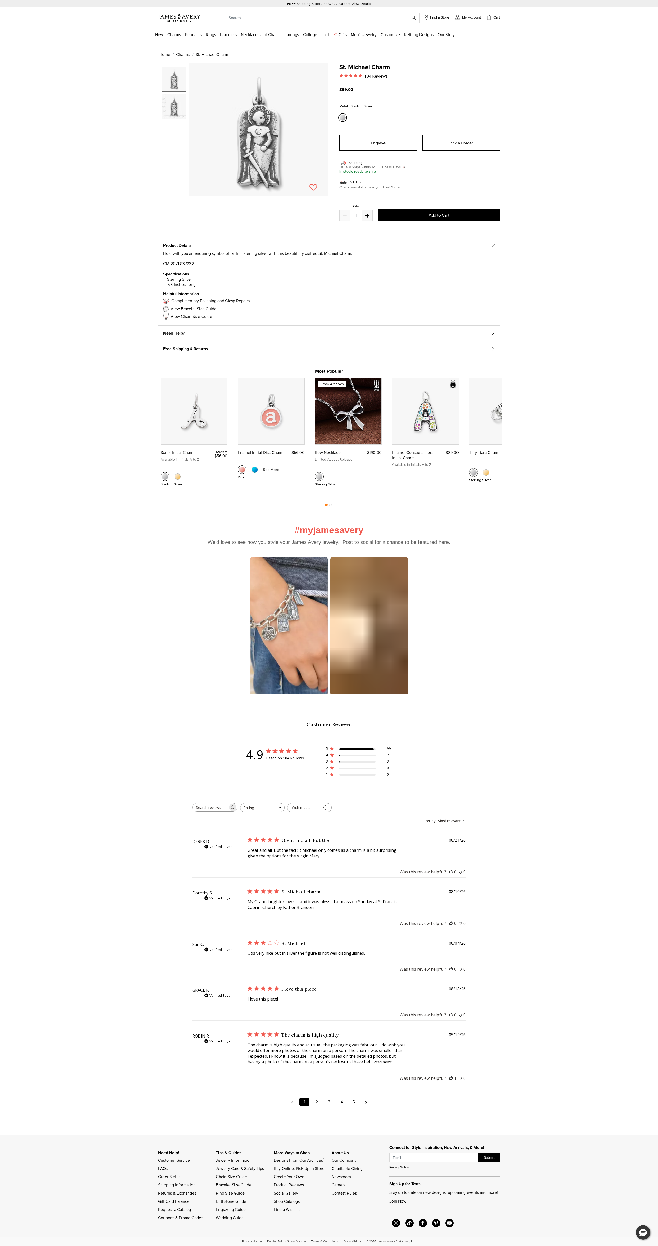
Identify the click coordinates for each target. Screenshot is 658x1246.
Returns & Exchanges (177, 1193)
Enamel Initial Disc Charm (261, 452)
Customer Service (174, 1160)
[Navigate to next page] (366, 1102)
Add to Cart (439, 215)
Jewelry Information (234, 1160)
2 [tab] (330, 506)
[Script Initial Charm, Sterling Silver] (165, 476)
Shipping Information (177, 1185)
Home (164, 54)
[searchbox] (210, 807)
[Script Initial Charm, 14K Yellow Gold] (178, 476)
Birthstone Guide (231, 1201)
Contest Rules (344, 1193)
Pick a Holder (461, 143)
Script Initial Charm (178, 452)
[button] (468, 17)
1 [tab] (326, 506)
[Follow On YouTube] (449, 1223)
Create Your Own (289, 1176)
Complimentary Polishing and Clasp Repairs (210, 300)
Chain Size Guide (231, 1176)
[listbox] (175, 127)
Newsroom (341, 1176)
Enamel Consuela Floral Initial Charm (413, 455)
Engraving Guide (231, 1209)
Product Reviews (289, 1185)
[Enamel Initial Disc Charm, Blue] (255, 470)
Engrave (378, 143)
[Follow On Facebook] (423, 1223)
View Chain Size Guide (191, 316)
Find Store (391, 187)
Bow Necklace (328, 452)
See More (271, 469)
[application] (244, 134)
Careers (338, 1185)
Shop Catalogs (287, 1201)
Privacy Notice (399, 1167)
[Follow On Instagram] (396, 1223)
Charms (183, 54)
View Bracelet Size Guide (193, 308)
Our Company (344, 1160)
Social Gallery (286, 1193)
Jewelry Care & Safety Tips (240, 1168)
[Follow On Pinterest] (436, 1223)
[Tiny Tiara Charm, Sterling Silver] (473, 472)
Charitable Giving (347, 1168)
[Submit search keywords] (416, 18)
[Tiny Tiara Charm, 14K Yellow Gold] (486, 472)
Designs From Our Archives (299, 1160)
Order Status (169, 1176)
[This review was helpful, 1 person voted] (451, 1078)
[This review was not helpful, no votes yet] (460, 872)
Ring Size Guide (230, 1193)
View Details (361, 3)
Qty (356, 206)
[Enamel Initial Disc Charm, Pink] (242, 469)
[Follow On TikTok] (409, 1223)
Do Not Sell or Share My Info (286, 1241)
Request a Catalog (174, 1209)
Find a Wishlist (287, 1209)
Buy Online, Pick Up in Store (299, 1168)
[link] (310, 34)
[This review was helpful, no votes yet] (451, 872)
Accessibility (352, 1241)
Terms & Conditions (324, 1241)
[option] (174, 79)
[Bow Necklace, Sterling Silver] (319, 476)
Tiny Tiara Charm (484, 452)
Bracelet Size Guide (233, 1185)
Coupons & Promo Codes (180, 1218)
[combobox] (322, 18)
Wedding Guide (230, 1218)
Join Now (397, 1201)
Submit (489, 1157)
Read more (382, 1062)
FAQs (163, 1168)
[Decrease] (367, 215)
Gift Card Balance (173, 1201)
